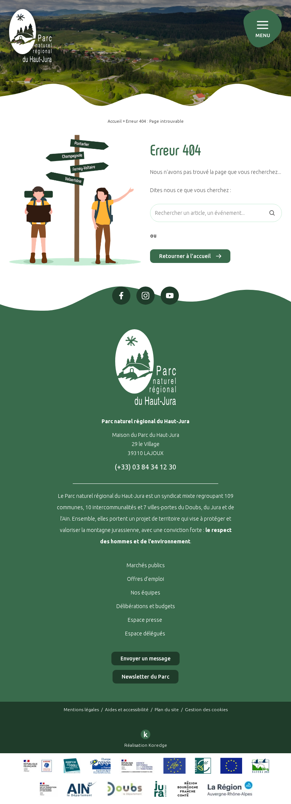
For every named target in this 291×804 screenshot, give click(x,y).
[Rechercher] (272, 213)
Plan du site (167, 709)
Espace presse (145, 620)
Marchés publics (146, 565)
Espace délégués (145, 633)
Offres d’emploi (145, 579)
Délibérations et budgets (145, 606)
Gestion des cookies (206, 709)
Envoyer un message (145, 658)
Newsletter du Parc (145, 677)
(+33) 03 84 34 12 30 (145, 467)
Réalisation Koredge (145, 745)
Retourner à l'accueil (185, 256)
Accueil (115, 121)
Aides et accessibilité (127, 709)
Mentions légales (81, 709)
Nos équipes (145, 593)
